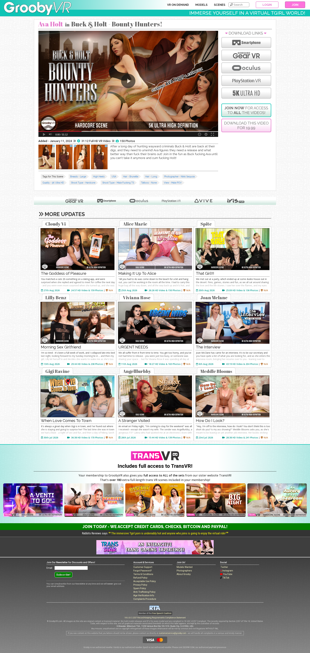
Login (267, 4)
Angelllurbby (137, 371)
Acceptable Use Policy (144, 581)
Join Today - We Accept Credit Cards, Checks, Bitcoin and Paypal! (155, 526)
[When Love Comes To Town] (77, 396)
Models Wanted (184, 567)
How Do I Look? (210, 420)
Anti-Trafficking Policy (144, 592)
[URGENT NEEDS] (155, 323)
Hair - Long (151, 176)
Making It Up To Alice (137, 273)
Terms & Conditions (143, 574)
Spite (206, 224)
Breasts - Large (78, 176)
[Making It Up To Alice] (155, 249)
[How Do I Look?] (232, 396)
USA (114, 176)
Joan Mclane (213, 297)
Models (201, 4)
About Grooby (184, 574)
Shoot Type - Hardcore (83, 182)
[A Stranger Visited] (155, 396)
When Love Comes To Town (66, 420)
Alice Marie (135, 224)
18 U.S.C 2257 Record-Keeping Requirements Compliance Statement (155, 618)
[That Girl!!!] (232, 249)
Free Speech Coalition (161, 613)
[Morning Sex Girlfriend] (77, 323)
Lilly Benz (55, 297)
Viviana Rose (136, 297)
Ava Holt (50, 24)
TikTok (225, 577)
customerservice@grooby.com (172, 633)
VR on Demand (178, 4)
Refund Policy (140, 577)
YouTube (227, 574)
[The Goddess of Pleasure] (77, 249)
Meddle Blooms (216, 371)
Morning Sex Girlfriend (61, 347)
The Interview (208, 347)
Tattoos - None (149, 182)
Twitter (224, 567)
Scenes (219, 4)
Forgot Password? (142, 570)
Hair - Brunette (130, 176)
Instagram (227, 570)
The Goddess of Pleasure (63, 273)
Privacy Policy (140, 585)
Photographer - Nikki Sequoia (179, 176)
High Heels (99, 176)
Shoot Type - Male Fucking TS (118, 182)
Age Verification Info (143, 595)
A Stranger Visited (134, 420)
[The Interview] (232, 323)
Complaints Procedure (144, 599)
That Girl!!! (205, 273)
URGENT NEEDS (133, 347)
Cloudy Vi (55, 224)
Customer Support (142, 567)
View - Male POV (173, 182)
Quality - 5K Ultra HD (53, 182)
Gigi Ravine (57, 371)
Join (295, 4)
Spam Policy (139, 588)
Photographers (184, 570)
